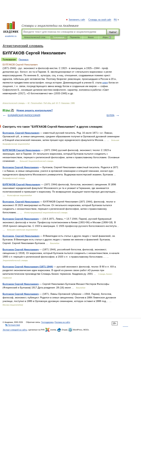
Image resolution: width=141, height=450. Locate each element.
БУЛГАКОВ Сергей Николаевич (21, 150)
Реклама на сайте (62, 322)
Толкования (58, 37)
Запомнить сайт (77, 20)
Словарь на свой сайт (99, 20)
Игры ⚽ (107, 37)
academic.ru (11, 36)
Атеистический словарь (35, 37)
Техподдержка (47, 322)
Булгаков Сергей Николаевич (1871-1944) (28, 266)
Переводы (75, 37)
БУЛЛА (110, 115)
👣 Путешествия (12, 325)
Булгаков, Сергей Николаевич (21, 132)
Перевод (23, 59)
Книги (91, 37)
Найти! (113, 32)
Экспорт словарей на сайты (15, 330)
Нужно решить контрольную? (35, 110)
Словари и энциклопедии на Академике (50, 25)
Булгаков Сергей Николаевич (21, 167)
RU (115, 20)
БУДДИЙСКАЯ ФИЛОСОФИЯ (24, 115)
